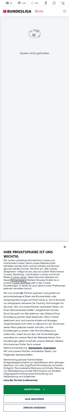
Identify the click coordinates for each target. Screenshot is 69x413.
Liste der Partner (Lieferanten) (21, 380)
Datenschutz (35, 348)
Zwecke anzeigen (34, 408)
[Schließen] (65, 247)
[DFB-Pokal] (45, 3)
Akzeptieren (32, 389)
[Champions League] (54, 3)
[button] (64, 11)
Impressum (49, 348)
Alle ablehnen (34, 399)
